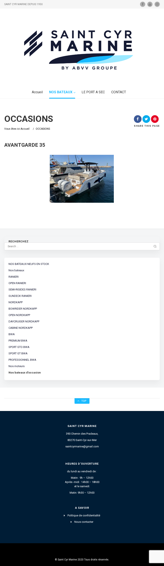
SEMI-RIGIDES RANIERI (22, 289)
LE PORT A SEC (93, 92)
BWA (12, 334)
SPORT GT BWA (18, 353)
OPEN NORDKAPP (19, 315)
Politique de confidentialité (83, 515)
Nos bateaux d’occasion (25, 372)
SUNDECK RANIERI (20, 295)
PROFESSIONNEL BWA (22, 359)
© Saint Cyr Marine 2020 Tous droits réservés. (82, 559)
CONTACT (118, 92)
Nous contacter (83, 521)
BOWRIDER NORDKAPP (23, 308)
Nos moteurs (17, 366)
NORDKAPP (16, 302)
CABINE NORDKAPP (21, 327)
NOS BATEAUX (60, 92)
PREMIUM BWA (18, 340)
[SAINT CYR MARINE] (82, 49)
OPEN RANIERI (17, 283)
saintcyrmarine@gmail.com (82, 446)
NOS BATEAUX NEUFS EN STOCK (29, 264)
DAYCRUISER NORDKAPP (24, 321)
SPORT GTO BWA (19, 347)
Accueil (37, 92)
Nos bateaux (16, 270)
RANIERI (14, 276)
